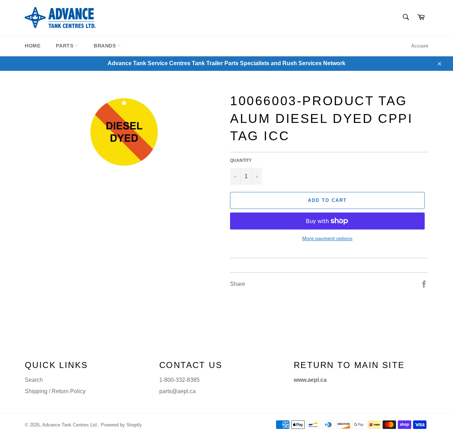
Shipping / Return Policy (55, 391)
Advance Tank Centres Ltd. (70, 424)
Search (34, 380)
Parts (65, 46)
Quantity (241, 160)
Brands (105, 46)
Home (32, 46)
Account (419, 46)
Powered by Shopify (121, 424)
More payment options (327, 238)
